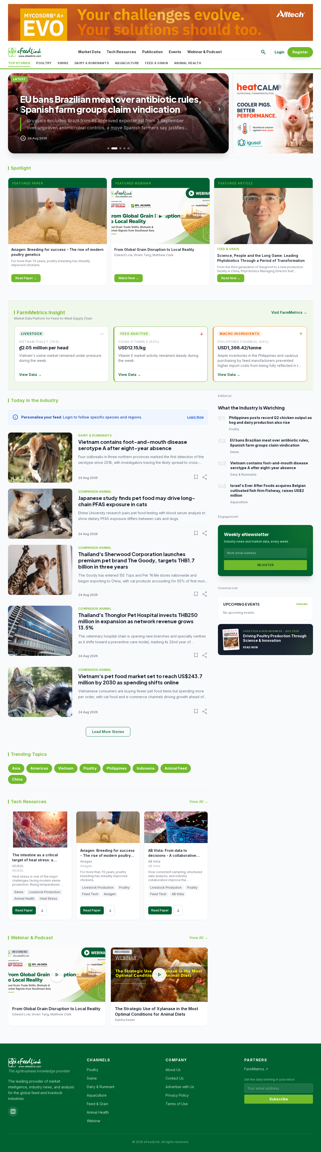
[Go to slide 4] (124, 148)
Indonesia (145, 768)
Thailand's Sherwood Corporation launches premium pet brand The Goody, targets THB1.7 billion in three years (136, 560)
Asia (16, 768)
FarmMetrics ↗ (256, 1069)
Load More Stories (108, 731)
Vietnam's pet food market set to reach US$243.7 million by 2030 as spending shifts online (140, 679)
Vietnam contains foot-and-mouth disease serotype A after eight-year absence (132, 445)
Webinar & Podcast (204, 52)
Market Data (89, 52)
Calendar (302, 603)
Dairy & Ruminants (91, 63)
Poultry (43, 63)
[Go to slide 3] (120, 148)
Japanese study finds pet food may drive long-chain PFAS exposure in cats (136, 501)
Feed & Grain (156, 63)
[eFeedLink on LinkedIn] (13, 1111)
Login (279, 52)
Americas (39, 768)
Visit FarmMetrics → (289, 312)
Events (175, 52)
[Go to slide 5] (128, 148)
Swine (62, 63)
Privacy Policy (177, 1095)
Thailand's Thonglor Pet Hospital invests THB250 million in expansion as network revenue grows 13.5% (138, 621)
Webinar (94, 1121)
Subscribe (278, 1099)
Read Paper (24, 910)
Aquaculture (127, 63)
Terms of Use (177, 1104)
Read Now (250, 647)
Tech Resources (121, 52)
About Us (173, 1070)
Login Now (195, 417)
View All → (198, 801)
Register (300, 52)
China (17, 779)
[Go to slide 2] (114, 148)
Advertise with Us (180, 1087)
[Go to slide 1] (108, 148)
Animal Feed (176, 768)
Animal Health (187, 63)
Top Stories (19, 63)
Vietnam (65, 768)
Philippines (117, 768)
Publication (152, 52)
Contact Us (175, 1078)
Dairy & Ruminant (100, 1087)
